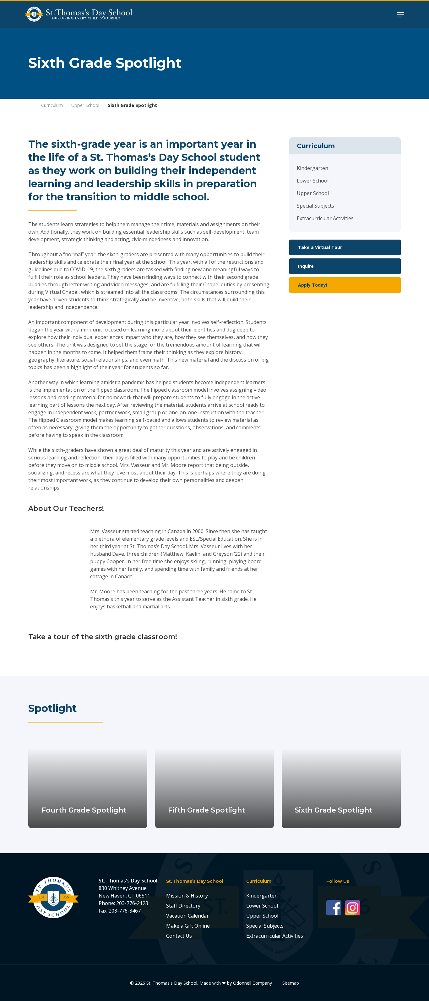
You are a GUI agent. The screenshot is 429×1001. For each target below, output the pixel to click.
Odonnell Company (252, 983)
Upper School (313, 193)
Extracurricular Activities (325, 218)
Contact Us (179, 935)
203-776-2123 (132, 903)
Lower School (313, 180)
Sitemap (290, 983)
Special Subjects (315, 205)
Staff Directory (183, 905)
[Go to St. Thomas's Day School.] (30, 105)
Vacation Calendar (187, 915)
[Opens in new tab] (335, 907)
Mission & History (187, 895)
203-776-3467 (125, 910)
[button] (400, 14)
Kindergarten (312, 168)
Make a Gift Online (188, 925)
